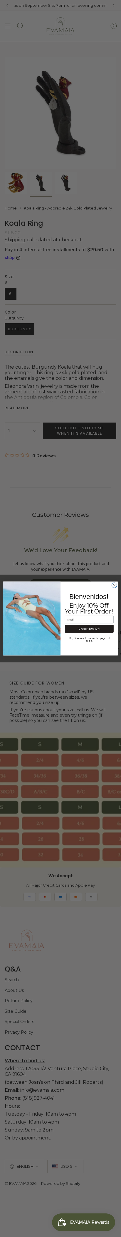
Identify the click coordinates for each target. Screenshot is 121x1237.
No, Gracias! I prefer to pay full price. (89, 640)
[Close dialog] (114, 585)
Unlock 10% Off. (89, 628)
